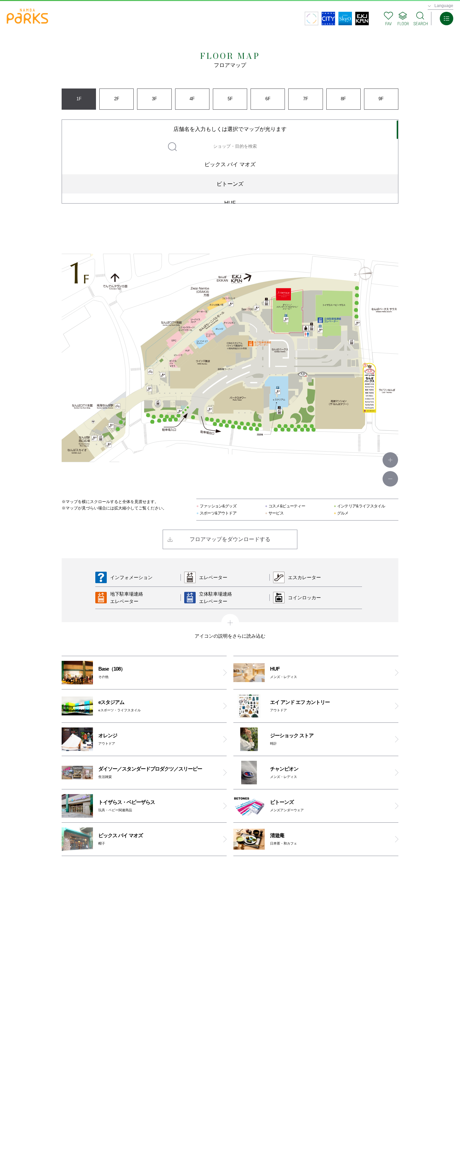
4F (192, 98)
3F (154, 98)
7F (305, 98)
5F (230, 98)
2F (116, 98)
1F (78, 98)
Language (443, 5)
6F (267, 98)
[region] (230, 161)
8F (343, 98)
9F (381, 98)
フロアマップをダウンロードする (230, 539)
